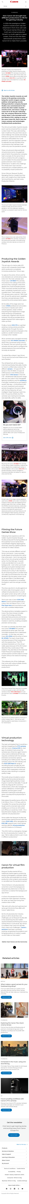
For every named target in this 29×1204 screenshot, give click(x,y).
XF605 (7, 76)
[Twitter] (18, 1188)
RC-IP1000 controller (18, 340)
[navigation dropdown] (25, 2)
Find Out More (6, 997)
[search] (2, 2)
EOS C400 (9, 821)
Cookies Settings (22, 1180)
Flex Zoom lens (7, 605)
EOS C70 (12, 78)
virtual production (19, 825)
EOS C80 (4, 823)
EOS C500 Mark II (16, 691)
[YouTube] (22, 1188)
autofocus (23, 380)
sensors (9, 369)
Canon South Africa (14, 1185)
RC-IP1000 (5, 638)
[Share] (14, 947)
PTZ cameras (21, 746)
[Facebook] (6, 1188)
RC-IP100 (9, 636)
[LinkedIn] (14, 1188)
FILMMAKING (14, 12)
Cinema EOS (16, 748)
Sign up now (13, 1135)
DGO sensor (14, 374)
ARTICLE (3, 981)
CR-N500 (8, 73)
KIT (1, 1096)
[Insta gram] (10, 1188)
